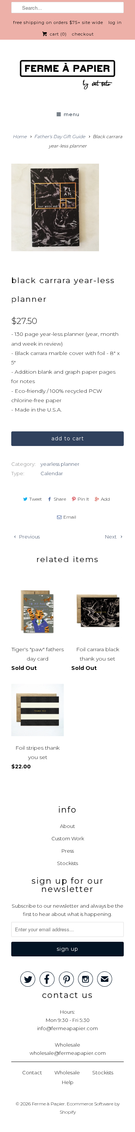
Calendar (51, 473)
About (67, 826)
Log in (115, 22)
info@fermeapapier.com (67, 1028)
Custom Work (67, 838)
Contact (32, 1072)
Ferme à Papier (48, 1104)
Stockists (67, 863)
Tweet (35, 499)
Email (69, 517)
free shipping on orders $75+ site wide (58, 22)
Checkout (83, 34)
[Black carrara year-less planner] (55, 207)
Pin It (83, 499)
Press (68, 851)
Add (105, 499)
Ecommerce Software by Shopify (90, 1108)
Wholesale (67, 1072)
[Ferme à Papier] (67, 76)
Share (60, 499)
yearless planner (60, 464)
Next (111, 537)
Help (68, 1082)
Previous (29, 537)
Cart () (57, 34)
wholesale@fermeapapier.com (68, 1053)
